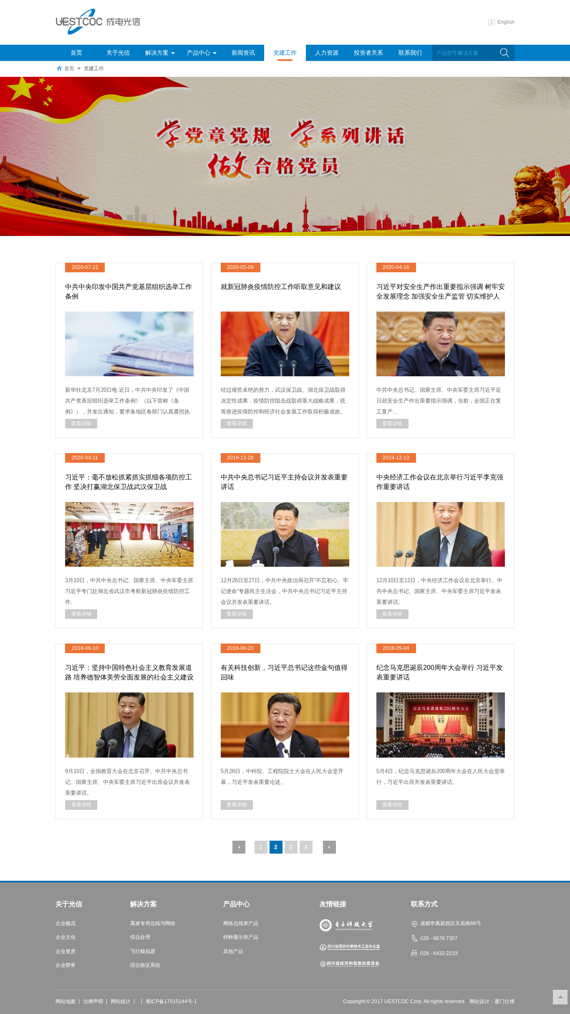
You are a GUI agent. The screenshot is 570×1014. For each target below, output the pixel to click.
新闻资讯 (243, 52)
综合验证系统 (145, 965)
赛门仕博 (504, 1001)
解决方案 (157, 52)
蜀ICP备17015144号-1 (171, 1001)
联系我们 (410, 52)
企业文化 (65, 937)
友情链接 (333, 904)
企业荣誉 (65, 965)
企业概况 (65, 923)
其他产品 (233, 951)
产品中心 (198, 52)
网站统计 (121, 1001)
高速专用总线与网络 (152, 923)
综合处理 (140, 937)
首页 (76, 52)
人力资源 (326, 52)
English (506, 22)
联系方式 (424, 904)
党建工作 (285, 52)
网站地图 (65, 1001)
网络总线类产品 (240, 923)
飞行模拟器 (142, 951)
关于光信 (118, 52)
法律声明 (93, 1001)
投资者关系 (368, 52)
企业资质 (65, 951)
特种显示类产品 (240, 937)
